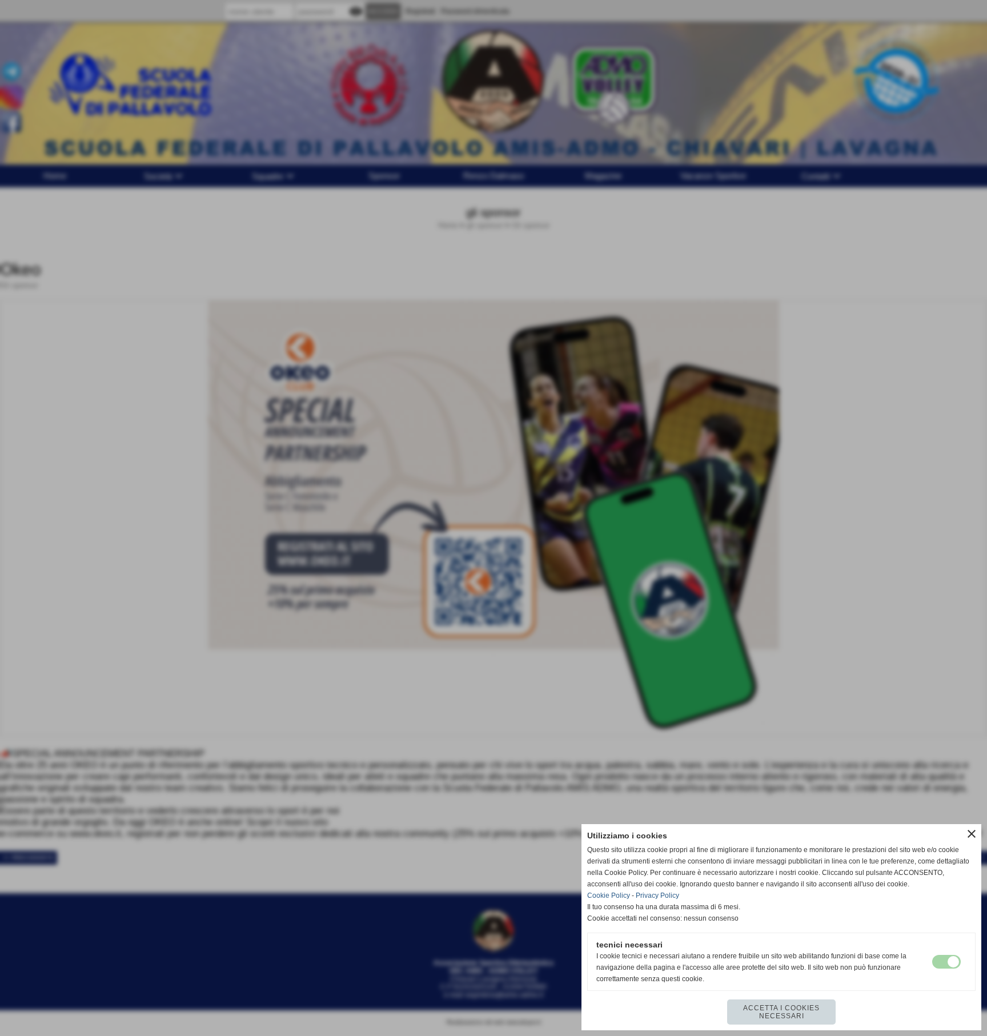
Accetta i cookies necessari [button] (781, 1012)
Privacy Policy (657, 896)
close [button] (971, 834)
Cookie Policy (608, 896)
